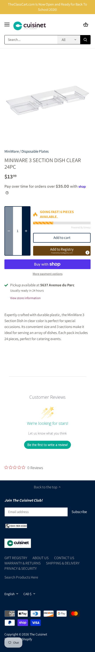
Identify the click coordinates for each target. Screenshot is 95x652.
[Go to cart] (85, 25)
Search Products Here (21, 577)
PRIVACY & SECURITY (20, 568)
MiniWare (11, 151)
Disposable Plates (35, 151)
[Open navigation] (7, 24)
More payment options (48, 273)
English (9, 594)
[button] (62, 251)
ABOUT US (40, 557)
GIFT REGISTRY (15, 557)
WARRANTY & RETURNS (22, 563)
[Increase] (26, 230)
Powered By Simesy (81, 227)
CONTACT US (64, 557)
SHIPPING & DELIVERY (63, 563)
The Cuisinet (38, 634)
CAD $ (27, 594)
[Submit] (85, 39)
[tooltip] (87, 253)
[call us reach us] (16, 525)
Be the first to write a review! (47, 445)
